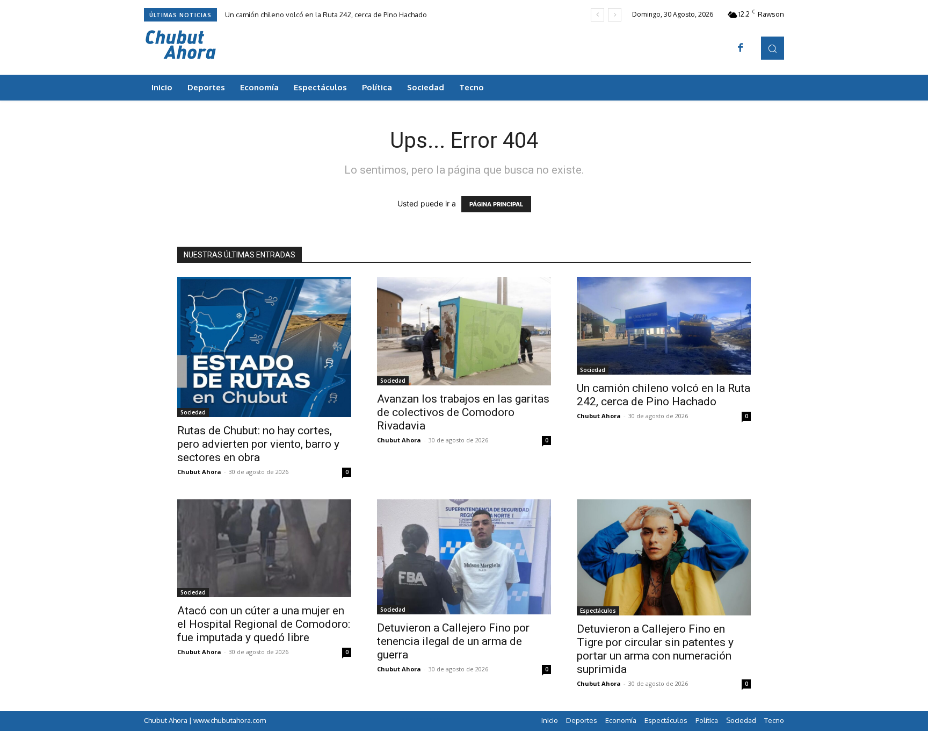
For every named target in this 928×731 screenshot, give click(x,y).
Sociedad (193, 412)
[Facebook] (740, 48)
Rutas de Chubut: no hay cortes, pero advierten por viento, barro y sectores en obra (258, 444)
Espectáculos (598, 610)
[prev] (597, 15)
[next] (614, 15)
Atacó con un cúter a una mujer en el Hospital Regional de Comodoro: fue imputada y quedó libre (263, 624)
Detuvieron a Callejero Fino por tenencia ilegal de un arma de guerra (453, 641)
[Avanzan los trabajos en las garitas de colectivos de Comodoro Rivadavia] (464, 331)
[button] (772, 48)
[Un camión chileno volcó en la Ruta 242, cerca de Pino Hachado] (664, 326)
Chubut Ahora (199, 472)
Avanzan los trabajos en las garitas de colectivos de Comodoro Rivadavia (463, 412)
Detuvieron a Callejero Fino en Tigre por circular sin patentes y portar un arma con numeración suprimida (655, 649)
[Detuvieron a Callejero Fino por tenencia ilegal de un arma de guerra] (464, 556)
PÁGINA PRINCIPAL (496, 204)
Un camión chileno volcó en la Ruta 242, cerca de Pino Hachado (326, 14)
